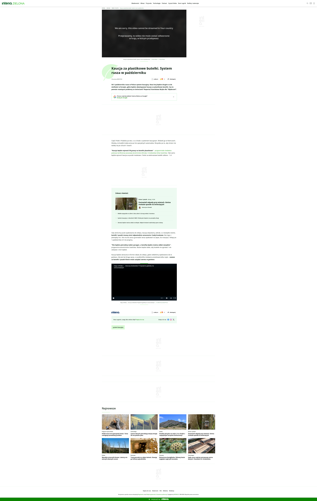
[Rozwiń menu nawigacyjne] (314, 3)
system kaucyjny (118, 327)
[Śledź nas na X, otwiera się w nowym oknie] (173, 319)
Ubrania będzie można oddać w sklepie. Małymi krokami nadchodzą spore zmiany (140, 222)
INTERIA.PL (176, 494)
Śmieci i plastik (115, 8)
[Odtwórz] (114, 298)
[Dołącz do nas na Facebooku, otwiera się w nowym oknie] (168, 319)
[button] (135, 3)
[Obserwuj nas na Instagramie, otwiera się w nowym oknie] (171, 319)
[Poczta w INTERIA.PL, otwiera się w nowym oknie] (310, 3)
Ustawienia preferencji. (161, 494)
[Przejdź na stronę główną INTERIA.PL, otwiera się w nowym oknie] (7, 3)
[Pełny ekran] (174, 298)
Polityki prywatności (151, 494)
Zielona (108, 8)
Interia (103, 8)
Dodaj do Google (131, 98)
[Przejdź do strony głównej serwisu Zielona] (19, 3)
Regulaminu (141, 494)
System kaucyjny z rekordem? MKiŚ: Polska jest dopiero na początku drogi (138, 218)
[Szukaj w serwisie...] (307, 3)
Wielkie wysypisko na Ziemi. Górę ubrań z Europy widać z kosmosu (136, 213)
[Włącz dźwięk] (167, 298)
